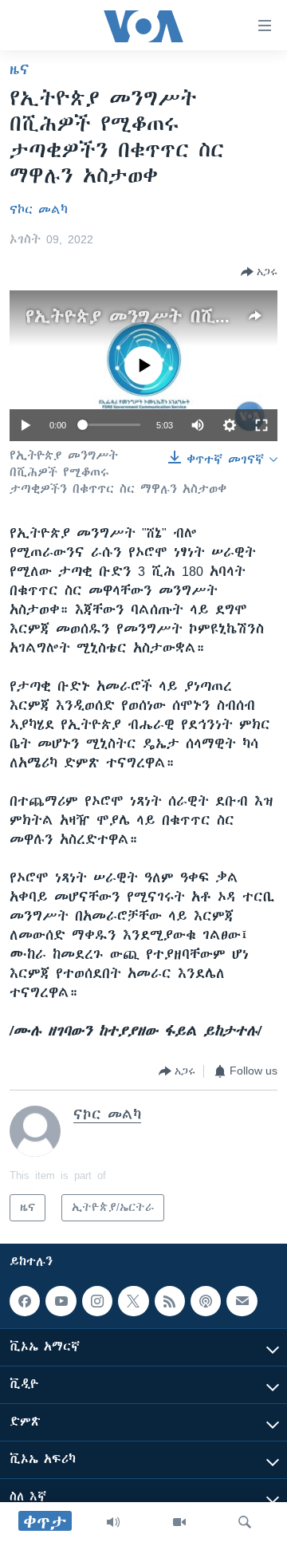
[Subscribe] (241, 1301)
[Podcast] (206, 1301)
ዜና (19, 69)
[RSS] (170, 1301)
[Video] (179, 1522)
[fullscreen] (261, 425)
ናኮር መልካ (39, 210)
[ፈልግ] (245, 1522)
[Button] (259, 272)
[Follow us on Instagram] (97, 1301)
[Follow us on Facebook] (25, 1301)
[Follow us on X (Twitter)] (133, 1301)
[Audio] (113, 1522)
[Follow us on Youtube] (60, 1301)
